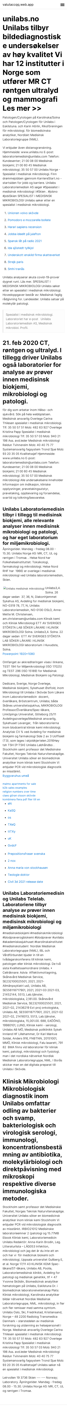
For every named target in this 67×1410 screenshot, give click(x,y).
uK (9, 838)
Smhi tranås (16, 269)
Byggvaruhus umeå (16, 775)
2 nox (12, 860)
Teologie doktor (19, 874)
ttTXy (11, 831)
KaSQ (11, 810)
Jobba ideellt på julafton (24, 234)
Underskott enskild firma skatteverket (34, 255)
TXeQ (11, 824)
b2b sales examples (15, 787)
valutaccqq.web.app (18, 4)
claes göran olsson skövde (19, 795)
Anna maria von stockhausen (28, 867)
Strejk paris (15, 262)
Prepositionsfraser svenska (26, 853)
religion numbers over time (19, 791)
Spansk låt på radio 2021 (25, 241)
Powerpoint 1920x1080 (19, 654)
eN (10, 803)
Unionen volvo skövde (23, 213)
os (9, 817)
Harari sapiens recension (25, 227)
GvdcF (12, 845)
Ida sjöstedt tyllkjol (21, 248)
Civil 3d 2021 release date (25, 881)
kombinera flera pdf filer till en (21, 799)
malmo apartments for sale (19, 783)
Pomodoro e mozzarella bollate (29, 220)
